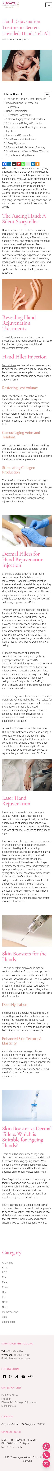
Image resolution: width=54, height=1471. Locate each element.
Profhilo (37, 978)
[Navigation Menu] (48, 5)
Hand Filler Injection (17, 110)
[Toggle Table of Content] (46, 94)
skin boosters (14, 967)
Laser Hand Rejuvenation (19, 135)
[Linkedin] (9, 164)
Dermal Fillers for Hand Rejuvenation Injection (26, 129)
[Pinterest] (18, 164)
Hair (4, 1292)
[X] (14, 164)
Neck (5, 1302)
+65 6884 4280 (14, 1351)
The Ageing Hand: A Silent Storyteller (26, 98)
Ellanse (6, 573)
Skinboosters (8, 1405)
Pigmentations (10, 1312)
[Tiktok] (17, 1376)
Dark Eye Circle (9, 1395)
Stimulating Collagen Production (25, 123)
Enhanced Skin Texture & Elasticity (26, 147)
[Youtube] (23, 1376)
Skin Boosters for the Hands (21, 139)
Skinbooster (8, 1321)
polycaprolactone (18, 602)
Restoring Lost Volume (20, 114)
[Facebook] (4, 164)
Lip (3, 1297)
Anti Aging (7, 1262)
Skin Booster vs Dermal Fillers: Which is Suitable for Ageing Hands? (27, 153)
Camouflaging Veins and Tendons (26, 119)
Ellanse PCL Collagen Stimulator (18, 1402)
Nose (5, 1307)
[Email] (46, 1463)
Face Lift (6, 1398)
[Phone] (46, 1455)
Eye (4, 1277)
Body (5, 1267)
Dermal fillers (9, 365)
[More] (37, 164)
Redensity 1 (11, 982)
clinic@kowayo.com (19, 1358)
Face (4, 1282)
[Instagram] (11, 1376)
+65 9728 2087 (22, 1354)
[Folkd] (33, 164)
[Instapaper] (28, 164)
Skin (4, 1316)
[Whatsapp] (23, 164)
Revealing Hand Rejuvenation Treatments (22, 104)
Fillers (27, 39)
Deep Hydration (16, 143)
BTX (4, 1272)
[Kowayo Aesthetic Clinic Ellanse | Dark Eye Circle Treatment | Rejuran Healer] (10, 5)
